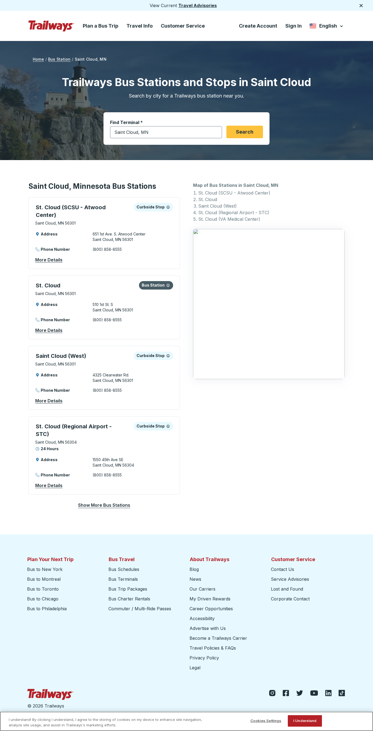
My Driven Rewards (210, 599)
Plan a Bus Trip (100, 26)
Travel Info (139, 26)
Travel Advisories (197, 5)
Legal (195, 667)
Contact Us (282, 569)
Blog (194, 569)
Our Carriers (202, 589)
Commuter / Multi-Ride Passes (139, 608)
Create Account (258, 26)
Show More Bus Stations (104, 505)
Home (38, 59)
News (195, 579)
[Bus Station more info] (168, 285)
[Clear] (216, 132)
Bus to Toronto (43, 589)
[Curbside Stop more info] (168, 207)
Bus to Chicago (42, 599)
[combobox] (166, 132)
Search (244, 132)
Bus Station (59, 59)
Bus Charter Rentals (129, 599)
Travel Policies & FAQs (213, 648)
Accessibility (202, 618)
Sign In (293, 26)
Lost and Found (287, 589)
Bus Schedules (123, 569)
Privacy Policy (204, 658)
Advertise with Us (208, 628)
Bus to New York (45, 569)
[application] (104, 233)
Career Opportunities (211, 608)
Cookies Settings (265, 720)
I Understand (305, 720)
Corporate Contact (290, 599)
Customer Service (183, 26)
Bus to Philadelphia (47, 608)
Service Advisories (290, 579)
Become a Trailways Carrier (219, 638)
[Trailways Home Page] (51, 25)
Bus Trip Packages (127, 589)
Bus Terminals (123, 579)
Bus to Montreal (44, 579)
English (327, 27)
